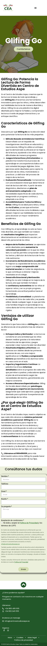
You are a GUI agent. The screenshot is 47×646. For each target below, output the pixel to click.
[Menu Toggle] (35, 8)
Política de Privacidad (29, 523)
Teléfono (4, 484)
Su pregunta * (6, 506)
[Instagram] (8, 630)
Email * (4, 491)
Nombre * (5, 476)
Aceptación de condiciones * (12, 520)
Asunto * (4, 499)
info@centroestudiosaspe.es (10, 544)
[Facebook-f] (4, 630)
